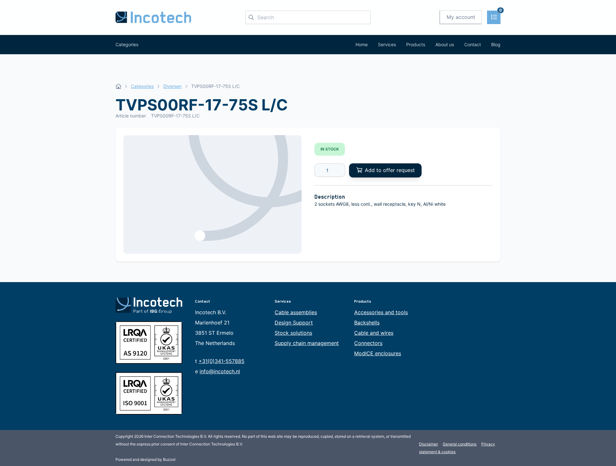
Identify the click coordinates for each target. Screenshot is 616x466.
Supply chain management (307, 343)
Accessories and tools (381, 312)
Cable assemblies (296, 312)
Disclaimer (428, 444)
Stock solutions (293, 333)
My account (461, 17)
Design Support (294, 322)
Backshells (367, 322)
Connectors (368, 343)
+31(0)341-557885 (221, 361)
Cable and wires (373, 333)
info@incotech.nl (220, 371)
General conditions (459, 444)
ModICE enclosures (377, 353)
